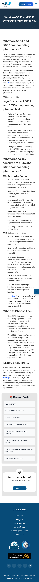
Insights (19, 519)
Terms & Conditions (14, 578)
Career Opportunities (19, 531)
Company (19, 516)
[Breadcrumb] (35, 4)
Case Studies (19, 523)
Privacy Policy (27, 578)
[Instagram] (19, 566)
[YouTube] (30, 566)
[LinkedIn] (9, 566)
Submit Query (26, 4)
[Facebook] (25, 566)
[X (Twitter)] (14, 566)
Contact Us (19, 488)
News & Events (19, 527)
